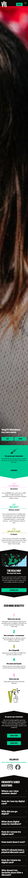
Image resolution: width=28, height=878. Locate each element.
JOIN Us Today (14, 735)
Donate (19, 4)
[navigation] (4, 4)
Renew (20, 439)
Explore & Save (14, 590)
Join (7, 439)
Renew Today (14, 743)
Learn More (14, 470)
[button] (25, 3)
